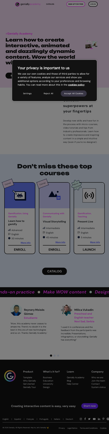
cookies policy (76, 84)
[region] (54, 80)
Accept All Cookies (73, 93)
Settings (27, 93)
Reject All (48, 93)
